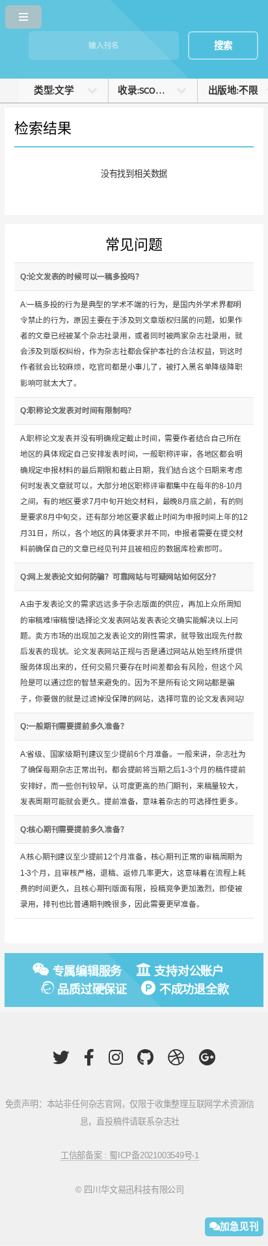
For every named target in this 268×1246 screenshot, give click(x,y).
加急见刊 (239, 1226)
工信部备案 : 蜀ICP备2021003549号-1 (129, 1155)
